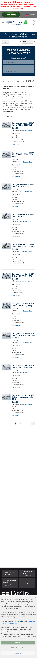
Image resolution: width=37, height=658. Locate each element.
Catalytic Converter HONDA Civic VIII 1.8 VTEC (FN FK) (23, 305)
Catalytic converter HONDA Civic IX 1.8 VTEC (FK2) (23, 215)
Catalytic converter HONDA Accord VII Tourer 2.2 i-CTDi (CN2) (23, 155)
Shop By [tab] (5, 42)
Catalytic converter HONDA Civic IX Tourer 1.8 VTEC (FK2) (23, 245)
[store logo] (14, 22)
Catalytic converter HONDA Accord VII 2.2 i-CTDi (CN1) (23, 124)
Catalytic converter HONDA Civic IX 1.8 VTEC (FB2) (23, 185)
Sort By (19, 42)
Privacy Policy (19, 621)
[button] (30, 15)
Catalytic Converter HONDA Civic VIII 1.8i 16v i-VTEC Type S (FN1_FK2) (23, 335)
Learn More (16, 145)
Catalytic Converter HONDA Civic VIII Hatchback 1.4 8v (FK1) (23, 397)
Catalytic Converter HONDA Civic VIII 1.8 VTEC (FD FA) (23, 275)
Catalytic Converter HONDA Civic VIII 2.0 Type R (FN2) (23, 366)
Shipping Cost (27, 130)
